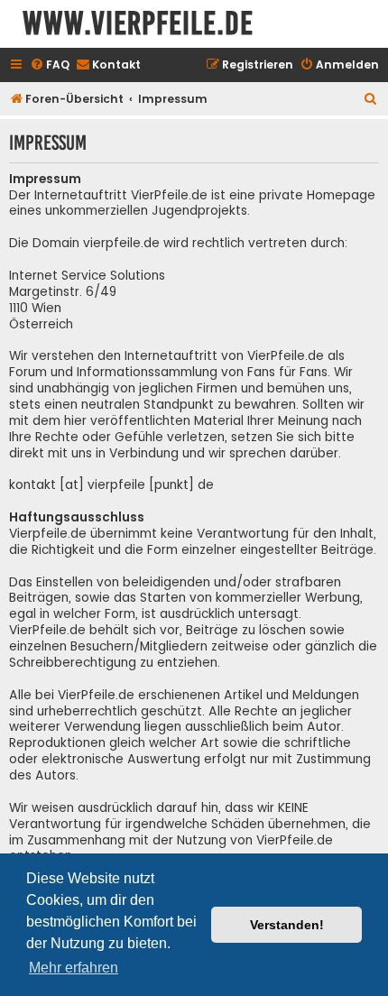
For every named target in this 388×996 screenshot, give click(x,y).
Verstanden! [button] (287, 925)
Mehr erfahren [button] (73, 967)
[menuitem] (49, 65)
